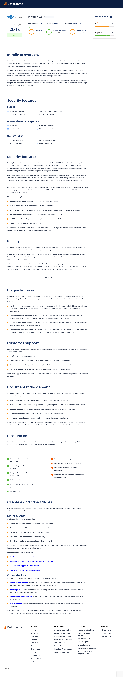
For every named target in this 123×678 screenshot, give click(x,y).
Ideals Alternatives (61, 652)
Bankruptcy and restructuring (84, 634)
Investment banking (86, 630)
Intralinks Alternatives (63, 649)
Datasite (34, 636)
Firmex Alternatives (62, 646)
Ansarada (35, 646)
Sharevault (35, 649)
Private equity (83, 642)
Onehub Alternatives (62, 636)
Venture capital (84, 638)
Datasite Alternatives (62, 630)
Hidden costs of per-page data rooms (86, 652)
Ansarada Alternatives (63, 633)
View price (47, 277)
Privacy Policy (106, 630)
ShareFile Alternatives (63, 639)
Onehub (34, 639)
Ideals (33, 630)
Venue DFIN (35, 643)
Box (32, 661)
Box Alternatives (60, 643)
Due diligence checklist (87, 648)
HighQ (33, 652)
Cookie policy (106, 633)
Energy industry (84, 645)
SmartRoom (36, 655)
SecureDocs (36, 658)
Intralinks (34, 633)
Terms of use (106, 636)
